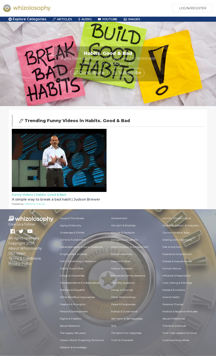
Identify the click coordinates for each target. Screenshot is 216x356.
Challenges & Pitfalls (72, 232)
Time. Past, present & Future (179, 332)
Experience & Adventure (176, 254)
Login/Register (192, 8)
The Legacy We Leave (73, 332)
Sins (113, 325)
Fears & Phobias (120, 261)
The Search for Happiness (126, 332)
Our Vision (17, 253)
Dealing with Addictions (177, 239)
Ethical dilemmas (121, 254)
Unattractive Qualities (175, 340)
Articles (64, 19)
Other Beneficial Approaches (77, 297)
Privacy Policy (20, 264)
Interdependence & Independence (80, 282)
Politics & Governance (124, 311)
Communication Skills (175, 232)
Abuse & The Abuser (72, 218)
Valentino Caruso (34, 203)
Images (134, 19)
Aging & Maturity (70, 225)
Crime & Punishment (73, 239)
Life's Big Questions (123, 282)
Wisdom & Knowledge (73, 347)
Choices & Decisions (123, 232)
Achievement (119, 218)
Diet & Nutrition (172, 246)
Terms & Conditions (24, 258)
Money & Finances (122, 289)
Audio (86, 19)
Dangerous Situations (124, 239)
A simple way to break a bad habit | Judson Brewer (56, 199)
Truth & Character (122, 340)
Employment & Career (73, 254)
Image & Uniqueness (72, 275)
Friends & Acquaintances (177, 261)
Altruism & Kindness (123, 225)
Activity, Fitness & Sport (176, 218)
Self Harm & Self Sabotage (127, 318)
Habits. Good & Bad (51, 195)
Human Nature (171, 268)
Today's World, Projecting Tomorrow (82, 340)
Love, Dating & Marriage (177, 282)
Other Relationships (123, 297)
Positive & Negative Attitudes (179, 311)
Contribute (91, 73)
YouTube (109, 19)
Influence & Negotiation (176, 275)
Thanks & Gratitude (174, 325)
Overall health (171, 297)
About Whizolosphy (25, 248)
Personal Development (74, 311)
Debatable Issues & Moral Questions (81, 246)
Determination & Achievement (129, 246)
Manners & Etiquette (72, 289)
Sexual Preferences (173, 318)
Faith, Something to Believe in (78, 261)
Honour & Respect (122, 268)
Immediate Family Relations (128, 275)
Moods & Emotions (173, 289)
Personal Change (172, 304)
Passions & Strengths (72, 304)
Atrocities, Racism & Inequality (180, 225)
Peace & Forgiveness (123, 304)
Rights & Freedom (71, 318)
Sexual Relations (70, 325)
